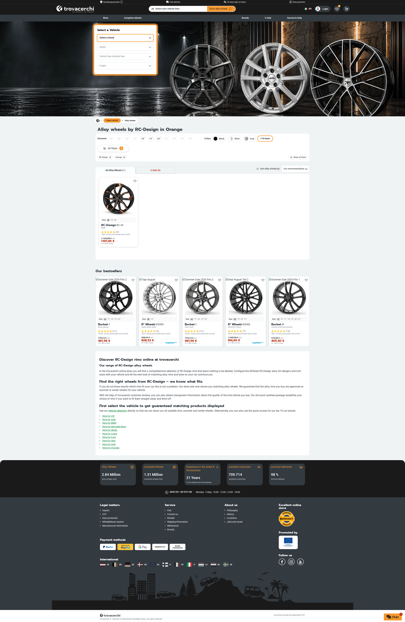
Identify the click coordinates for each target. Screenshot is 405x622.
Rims (105, 18)
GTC (104, 514)
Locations (232, 518)
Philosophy (232, 510)
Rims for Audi (108, 419)
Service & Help (294, 18)
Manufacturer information (115, 525)
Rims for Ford (109, 437)
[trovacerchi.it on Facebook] (282, 561)
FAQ (169, 510)
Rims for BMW (109, 423)
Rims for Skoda (109, 430)
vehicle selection (117, 410)
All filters (115, 148)
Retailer (171, 518)
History (230, 514)
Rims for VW (108, 416)
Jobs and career (235, 522)
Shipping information (177, 522)
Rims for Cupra (109, 433)
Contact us (172, 514)
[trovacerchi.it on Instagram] (291, 561)
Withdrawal (172, 525)
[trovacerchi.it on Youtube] (300, 561)
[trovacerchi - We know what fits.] (75, 8)
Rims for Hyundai (110, 448)
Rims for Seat (108, 440)
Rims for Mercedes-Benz (114, 426)
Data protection (110, 518)
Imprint (105, 510)
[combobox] (125, 37)
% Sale (268, 18)
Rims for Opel (108, 444)
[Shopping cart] (346, 9)
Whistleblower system (113, 522)
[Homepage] (98, 120)
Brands (245, 18)
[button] (130, 505)
